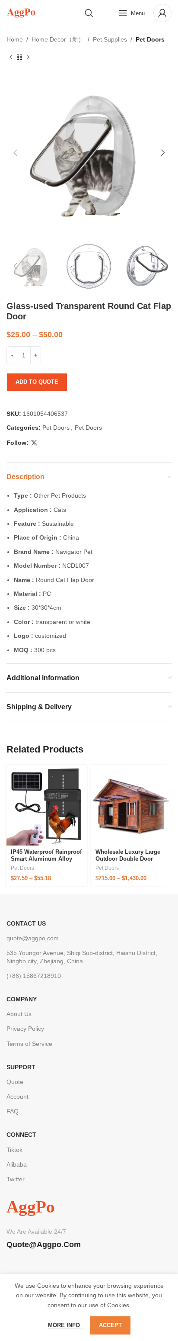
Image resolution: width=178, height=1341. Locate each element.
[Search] (89, 13)
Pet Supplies (110, 39)
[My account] (162, 13)
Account (17, 1096)
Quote (14, 1081)
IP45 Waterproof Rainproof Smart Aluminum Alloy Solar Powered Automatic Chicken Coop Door (46, 862)
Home (14, 39)
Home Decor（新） (58, 39)
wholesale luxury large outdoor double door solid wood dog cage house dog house (127, 862)
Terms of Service (29, 1043)
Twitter (15, 1179)
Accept (110, 1325)
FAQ (12, 1111)
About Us (19, 1013)
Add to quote (37, 382)
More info (65, 1325)
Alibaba (16, 1164)
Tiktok (14, 1149)
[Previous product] (10, 57)
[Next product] (28, 57)
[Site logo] (20, 12)
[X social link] (34, 443)
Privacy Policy (25, 1028)
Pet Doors (150, 39)
